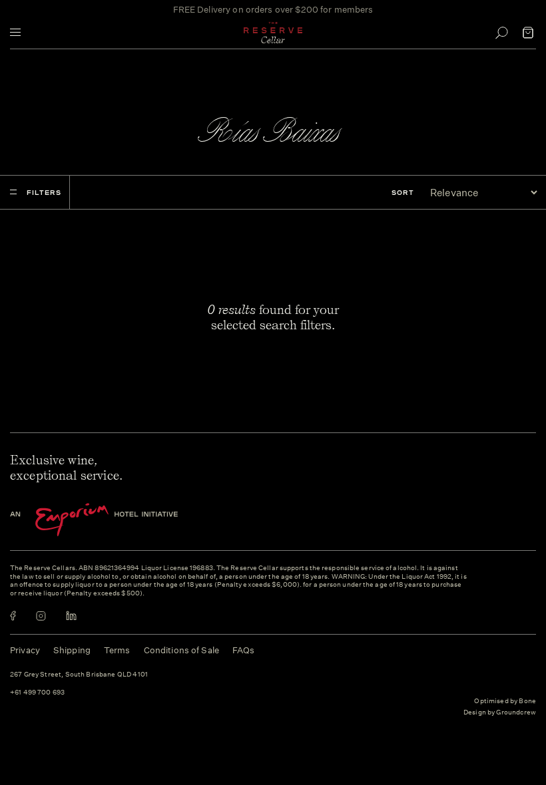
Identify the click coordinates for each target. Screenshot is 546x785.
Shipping (72, 650)
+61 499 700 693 (37, 693)
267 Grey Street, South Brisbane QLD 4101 (79, 675)
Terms (117, 650)
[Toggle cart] (528, 32)
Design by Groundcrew (499, 712)
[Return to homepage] (273, 32)
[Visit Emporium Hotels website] (116, 520)
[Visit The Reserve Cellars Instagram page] (41, 616)
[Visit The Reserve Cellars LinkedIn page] (71, 616)
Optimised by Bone (505, 701)
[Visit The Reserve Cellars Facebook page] (13, 616)
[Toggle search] (501, 32)
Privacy (25, 650)
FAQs (243, 650)
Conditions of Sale (181, 650)
